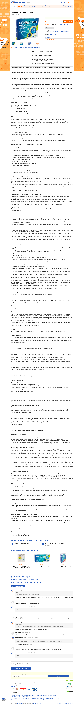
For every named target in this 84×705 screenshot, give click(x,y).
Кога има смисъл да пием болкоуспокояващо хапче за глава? (25, 579)
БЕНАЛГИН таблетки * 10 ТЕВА (42, 566)
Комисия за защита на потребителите (34, 699)
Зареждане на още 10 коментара (22, 668)
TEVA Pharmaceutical (51, 9)
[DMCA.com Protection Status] (69, 691)
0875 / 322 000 (47, 685)
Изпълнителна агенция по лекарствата (19, 699)
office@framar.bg (57, 685)
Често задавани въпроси (16, 696)
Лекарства (25, 9)
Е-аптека (14, 6)
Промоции (19, 6)
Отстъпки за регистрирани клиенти (28, 695)
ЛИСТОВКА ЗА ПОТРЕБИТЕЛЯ (21, 543)
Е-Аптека (20, 9)
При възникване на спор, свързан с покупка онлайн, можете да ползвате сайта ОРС (28, 698)
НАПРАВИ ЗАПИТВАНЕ (65, 24)
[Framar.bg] (18, 2)
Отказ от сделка (39, 695)
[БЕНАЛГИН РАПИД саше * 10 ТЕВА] (63, 558)
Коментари (30, 47)
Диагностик (34, 6)
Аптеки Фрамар (20, 703)
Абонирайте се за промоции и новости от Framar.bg (25, 674)
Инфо (16, 47)
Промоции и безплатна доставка (49, 695)
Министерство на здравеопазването (50, 699)
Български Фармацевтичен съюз (52, 698)
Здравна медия (47, 6)
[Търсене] (56, 2)
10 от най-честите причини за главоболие (20, 576)
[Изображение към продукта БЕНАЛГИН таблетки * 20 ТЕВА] (27, 40)
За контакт (13, 686)
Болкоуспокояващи (37, 9)
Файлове (20, 47)
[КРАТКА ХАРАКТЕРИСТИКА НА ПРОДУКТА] (43, 544)
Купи (12, 47)
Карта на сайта (25, 696)
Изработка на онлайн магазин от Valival (65, 703)
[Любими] (65, 2)
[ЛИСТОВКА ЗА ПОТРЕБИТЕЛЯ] (12, 544)
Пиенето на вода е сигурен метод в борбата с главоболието (24, 577)
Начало (16, 9)
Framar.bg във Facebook (39, 703)
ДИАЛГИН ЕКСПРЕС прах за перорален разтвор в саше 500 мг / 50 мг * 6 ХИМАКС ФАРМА (21, 568)
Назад (12, 9)
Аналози (25, 47)
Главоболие (44, 9)
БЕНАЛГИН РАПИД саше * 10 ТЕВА (63, 566)
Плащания (18, 695)
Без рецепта (30, 9)
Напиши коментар (19, 586)
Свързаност (37, 47)
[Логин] (68, 2)
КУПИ (70, 21)
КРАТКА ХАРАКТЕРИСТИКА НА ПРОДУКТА (55, 543)
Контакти (70, 6)
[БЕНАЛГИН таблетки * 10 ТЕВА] (42, 558)
